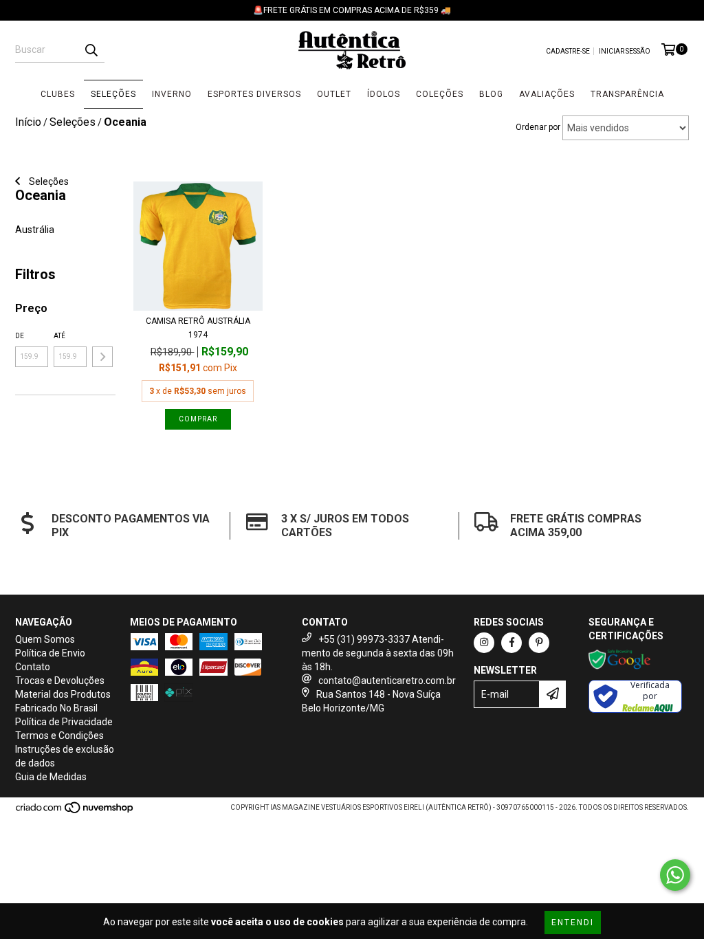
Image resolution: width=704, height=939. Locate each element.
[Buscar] (90, 50)
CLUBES (58, 94)
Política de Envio (50, 653)
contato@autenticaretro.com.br (387, 680)
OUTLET (334, 94)
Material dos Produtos (63, 694)
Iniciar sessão (624, 51)
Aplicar (102, 356)
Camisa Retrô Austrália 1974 (198, 328)
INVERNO (172, 94)
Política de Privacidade (64, 721)
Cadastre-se (568, 51)
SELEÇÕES (113, 94)
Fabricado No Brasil (56, 708)
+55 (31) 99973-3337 (364, 639)
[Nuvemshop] (75, 811)
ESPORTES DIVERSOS (254, 94)
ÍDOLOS (383, 94)
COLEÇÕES (439, 94)
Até (59, 336)
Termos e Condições (59, 735)
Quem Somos (45, 639)
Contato (32, 666)
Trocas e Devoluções (59, 680)
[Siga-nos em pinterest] (539, 642)
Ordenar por (538, 127)
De (19, 336)
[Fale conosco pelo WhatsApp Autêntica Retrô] (675, 875)
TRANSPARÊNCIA (627, 94)
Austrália (34, 229)
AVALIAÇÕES (547, 94)
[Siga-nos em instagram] (484, 642)
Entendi (572, 922)
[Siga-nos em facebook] (511, 642)
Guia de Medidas (51, 776)
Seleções (48, 181)
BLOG (491, 94)
